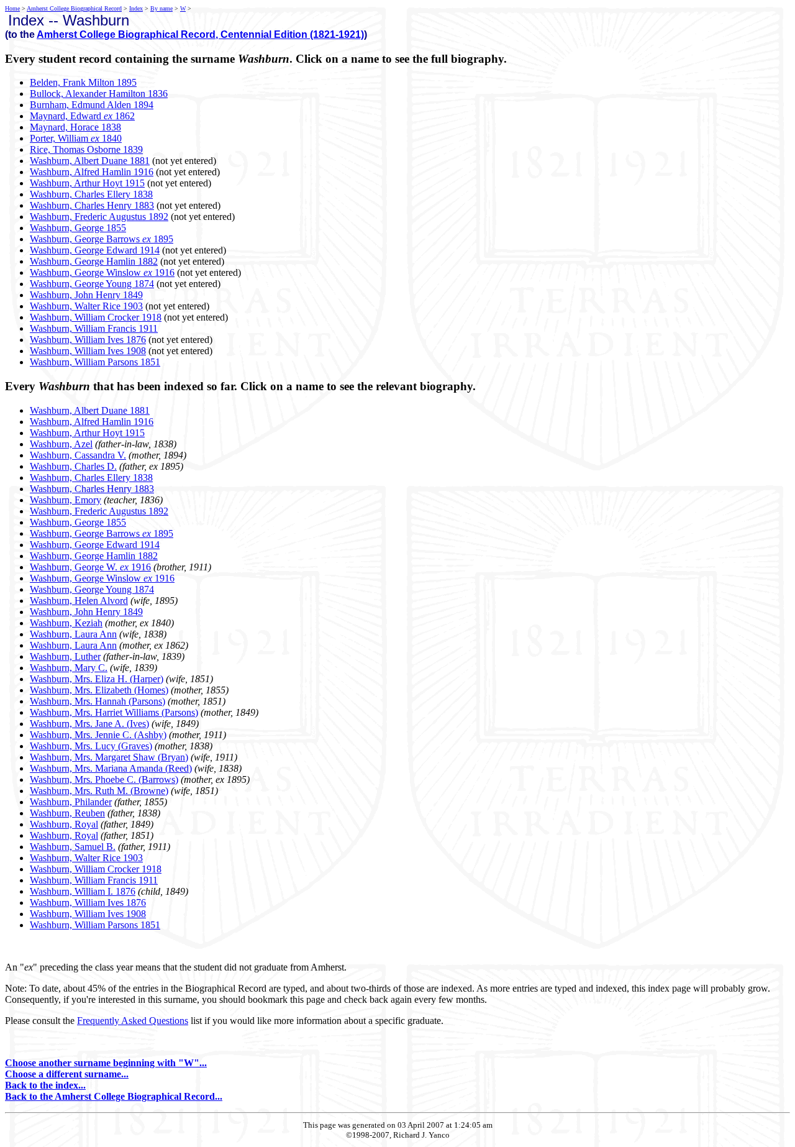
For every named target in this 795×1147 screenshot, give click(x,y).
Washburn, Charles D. (73, 466)
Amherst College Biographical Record (74, 8)
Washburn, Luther (65, 656)
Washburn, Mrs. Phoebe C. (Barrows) (104, 779)
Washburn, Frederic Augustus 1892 (99, 216)
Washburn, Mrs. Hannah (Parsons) (97, 701)
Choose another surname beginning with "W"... (106, 1063)
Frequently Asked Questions (132, 1020)
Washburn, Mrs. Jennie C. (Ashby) (98, 734)
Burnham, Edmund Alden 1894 (91, 104)
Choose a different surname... (67, 1074)
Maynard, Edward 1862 (82, 116)
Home (12, 8)
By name (161, 8)
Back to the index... (45, 1085)
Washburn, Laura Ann (73, 634)
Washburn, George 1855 (78, 227)
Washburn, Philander (71, 802)
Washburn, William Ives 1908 (88, 350)
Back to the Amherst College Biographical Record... (113, 1096)
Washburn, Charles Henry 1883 (92, 205)
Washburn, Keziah (66, 623)
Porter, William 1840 (76, 138)
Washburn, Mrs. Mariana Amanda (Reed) (111, 768)
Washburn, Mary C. (68, 667)
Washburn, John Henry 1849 (86, 295)
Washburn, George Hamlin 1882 (94, 261)
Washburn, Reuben (67, 813)
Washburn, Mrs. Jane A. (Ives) (89, 723)
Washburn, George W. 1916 (90, 567)
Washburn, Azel (61, 444)
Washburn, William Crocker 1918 (95, 317)
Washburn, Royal (64, 824)
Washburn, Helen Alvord (79, 600)
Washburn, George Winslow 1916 (102, 272)
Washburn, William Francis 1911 (94, 328)
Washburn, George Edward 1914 (95, 250)
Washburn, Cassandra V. (78, 455)
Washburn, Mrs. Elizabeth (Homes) (99, 690)
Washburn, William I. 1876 (82, 891)
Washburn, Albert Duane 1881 (90, 160)
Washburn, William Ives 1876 (88, 339)
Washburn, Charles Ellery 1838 (91, 194)
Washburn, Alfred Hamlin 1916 (91, 172)
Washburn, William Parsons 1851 (95, 362)
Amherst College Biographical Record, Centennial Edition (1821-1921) (200, 34)
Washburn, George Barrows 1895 (101, 239)
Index (136, 8)
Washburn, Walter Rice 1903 (86, 306)
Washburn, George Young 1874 (92, 283)
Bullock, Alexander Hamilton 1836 (99, 93)
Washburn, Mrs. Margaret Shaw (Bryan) (109, 757)
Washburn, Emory (65, 500)
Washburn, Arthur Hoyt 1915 (87, 183)
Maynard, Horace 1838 (75, 127)
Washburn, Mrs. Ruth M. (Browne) (99, 790)
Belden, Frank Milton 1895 (83, 82)
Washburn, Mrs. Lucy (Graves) (91, 746)
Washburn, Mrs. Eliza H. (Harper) (96, 679)
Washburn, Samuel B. (73, 846)
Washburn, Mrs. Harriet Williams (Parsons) (114, 712)
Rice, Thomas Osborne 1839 (86, 149)
